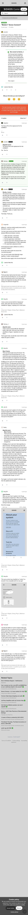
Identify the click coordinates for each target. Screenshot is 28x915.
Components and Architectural (9, 18)
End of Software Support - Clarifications (11, 680)
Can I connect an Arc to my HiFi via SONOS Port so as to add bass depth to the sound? (14, 686)
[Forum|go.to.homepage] (11, 9)
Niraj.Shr (6, 299)
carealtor (6, 32)
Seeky (5, 427)
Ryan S (5, 272)
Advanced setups (5, 730)
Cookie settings (16, 740)
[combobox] (14, 13)
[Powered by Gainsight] (14, 737)
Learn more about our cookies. (17, 904)
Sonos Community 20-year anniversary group (12, 719)
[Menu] (2, 3)
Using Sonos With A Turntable (8, 693)
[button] (2, 9)
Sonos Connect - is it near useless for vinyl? (13, 691)
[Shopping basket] (25, 3)
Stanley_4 (6, 161)
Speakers (3, 682)
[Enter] (2, 13)
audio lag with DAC (6, 728)
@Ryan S (3, 227)
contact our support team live (8, 658)
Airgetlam (6, 123)
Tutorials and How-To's (6, 715)
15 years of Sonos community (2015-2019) (12, 717)
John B (5, 407)
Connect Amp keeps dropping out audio (12, 696)
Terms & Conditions (6, 740)
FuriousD (6, 624)
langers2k (6, 224)
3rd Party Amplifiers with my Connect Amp (12, 700)
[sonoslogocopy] (14, 3)
